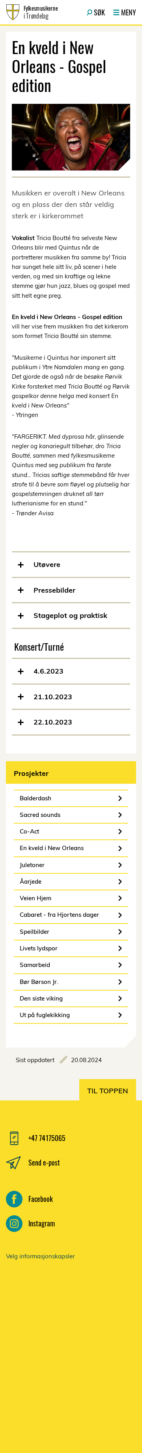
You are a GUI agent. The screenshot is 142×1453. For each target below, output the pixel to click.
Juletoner (32, 865)
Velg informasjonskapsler (40, 1256)
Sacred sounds (40, 814)
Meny (128, 12)
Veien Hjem (35, 898)
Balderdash (35, 798)
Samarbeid (35, 965)
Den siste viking (41, 998)
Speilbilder (34, 931)
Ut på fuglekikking (45, 1015)
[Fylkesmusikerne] (71, 1347)
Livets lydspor (39, 948)
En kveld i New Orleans (52, 848)
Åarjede (30, 881)
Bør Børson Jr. (39, 982)
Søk (99, 12)
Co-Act (29, 831)
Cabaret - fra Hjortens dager (59, 914)
